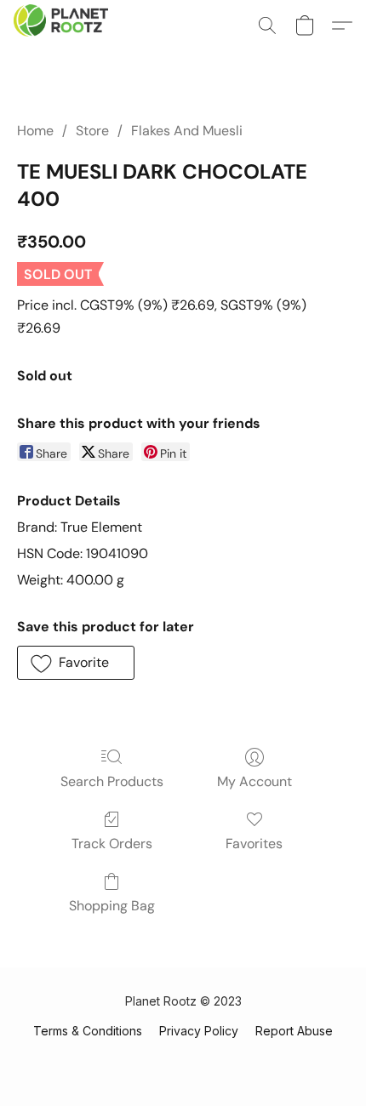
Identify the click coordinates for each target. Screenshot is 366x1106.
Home (35, 131)
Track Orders (111, 843)
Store (92, 131)
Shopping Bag (112, 906)
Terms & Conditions (87, 1030)
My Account (254, 781)
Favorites (254, 843)
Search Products (111, 781)
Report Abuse (294, 1030)
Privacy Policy (198, 1030)
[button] (63, 25)
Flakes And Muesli (187, 131)
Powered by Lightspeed (183, 1060)
